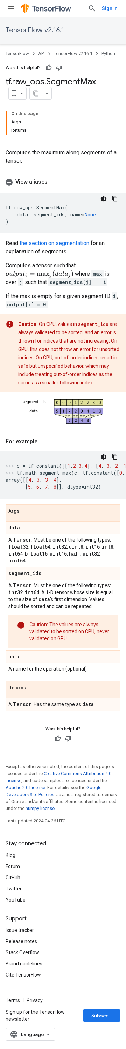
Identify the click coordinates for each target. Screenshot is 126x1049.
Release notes (21, 941)
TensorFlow (17, 53)
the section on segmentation (54, 243)
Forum (13, 866)
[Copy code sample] (114, 198)
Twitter (14, 888)
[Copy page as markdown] (36, 93)
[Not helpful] (59, 67)
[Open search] (92, 8)
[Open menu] (11, 8)
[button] (63, 182)
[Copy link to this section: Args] (27, 511)
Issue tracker (20, 930)
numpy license (40, 808)
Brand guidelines (24, 963)
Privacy (35, 1000)
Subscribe (103, 1015)
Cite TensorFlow (23, 975)
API (41, 53)
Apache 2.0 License (25, 787)
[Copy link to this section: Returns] (33, 688)
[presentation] (40, 274)
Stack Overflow (22, 952)
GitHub (13, 877)
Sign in (110, 8)
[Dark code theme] (103, 198)
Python (108, 53)
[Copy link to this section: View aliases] (55, 182)
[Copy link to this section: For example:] (46, 441)
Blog (10, 855)
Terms (13, 1000)
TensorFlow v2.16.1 (35, 30)
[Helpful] (48, 67)
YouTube (16, 900)
